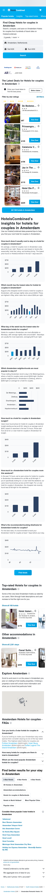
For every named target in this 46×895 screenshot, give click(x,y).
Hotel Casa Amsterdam (11, 835)
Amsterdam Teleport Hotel (12, 825)
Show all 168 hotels (10, 605)
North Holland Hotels (32, 887)
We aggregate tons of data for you (16, 872)
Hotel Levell (7, 838)
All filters (40, 96)
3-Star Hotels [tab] (8, 779)
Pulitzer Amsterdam (10, 743)
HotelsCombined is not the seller (16, 868)
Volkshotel (6, 819)
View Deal (34, 119)
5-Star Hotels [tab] (36, 779)
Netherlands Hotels (13, 887)
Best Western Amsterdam (12, 822)
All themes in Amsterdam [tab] (12, 785)
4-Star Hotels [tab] (22, 779)
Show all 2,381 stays (10, 644)
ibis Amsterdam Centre (11, 828)
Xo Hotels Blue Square (11, 832)
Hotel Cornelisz (8, 841)
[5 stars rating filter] (30, 101)
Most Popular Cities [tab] (32, 800)
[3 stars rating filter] (12, 101)
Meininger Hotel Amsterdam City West (16, 844)
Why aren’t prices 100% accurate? (16, 876)
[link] (23, 210)
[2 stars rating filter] (4, 101)
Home (2, 887)
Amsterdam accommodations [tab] (14, 790)
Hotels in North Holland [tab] (12, 800)
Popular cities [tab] (8, 805)
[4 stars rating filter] (20, 101)
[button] (3, 10)
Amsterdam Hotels (9, 891)
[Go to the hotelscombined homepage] (16, 10)
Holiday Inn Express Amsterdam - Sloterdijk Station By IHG (21, 848)
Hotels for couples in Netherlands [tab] (16, 795)
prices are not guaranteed (11, 862)
